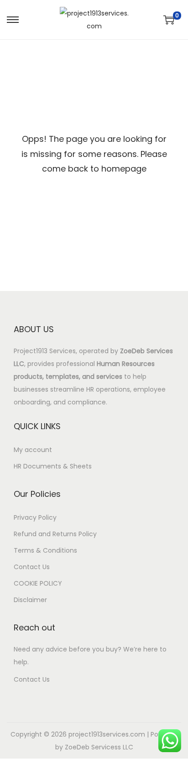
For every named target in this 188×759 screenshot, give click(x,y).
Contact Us (32, 566)
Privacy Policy (35, 517)
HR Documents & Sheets (53, 466)
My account (33, 449)
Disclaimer (30, 599)
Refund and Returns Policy (55, 533)
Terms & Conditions (45, 550)
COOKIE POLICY (38, 583)
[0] (168, 19)
